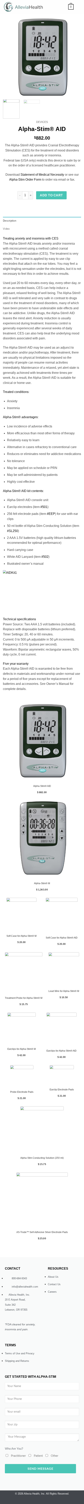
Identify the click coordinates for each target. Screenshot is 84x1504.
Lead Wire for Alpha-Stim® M (63, 991)
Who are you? (14, 1448)
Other (54, 1455)
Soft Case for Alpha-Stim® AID (62, 937)
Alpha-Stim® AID (42, 786)
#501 (43, 507)
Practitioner (18, 1455)
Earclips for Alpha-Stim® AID (61, 1050)
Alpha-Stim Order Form (25, 179)
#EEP (51, 513)
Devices (42, 122)
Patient (38, 1455)
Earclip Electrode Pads (62, 1089)
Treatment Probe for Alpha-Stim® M (23, 998)
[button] (71, 6)
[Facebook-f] (45, 1500)
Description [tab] (9, 220)
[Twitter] (30, 1500)
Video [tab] (6, 228)
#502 (44, 556)
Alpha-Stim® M (42, 883)
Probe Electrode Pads (21, 1092)
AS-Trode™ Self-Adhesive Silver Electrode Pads (42, 1232)
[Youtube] (38, 1500)
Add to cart (51, 195)
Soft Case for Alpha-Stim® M (21, 936)
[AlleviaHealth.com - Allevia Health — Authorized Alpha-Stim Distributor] (24, 7)
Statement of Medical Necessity (42, 174)
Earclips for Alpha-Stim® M (21, 1049)
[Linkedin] (53, 1500)
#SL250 (12, 531)
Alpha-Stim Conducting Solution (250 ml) (42, 1158)
